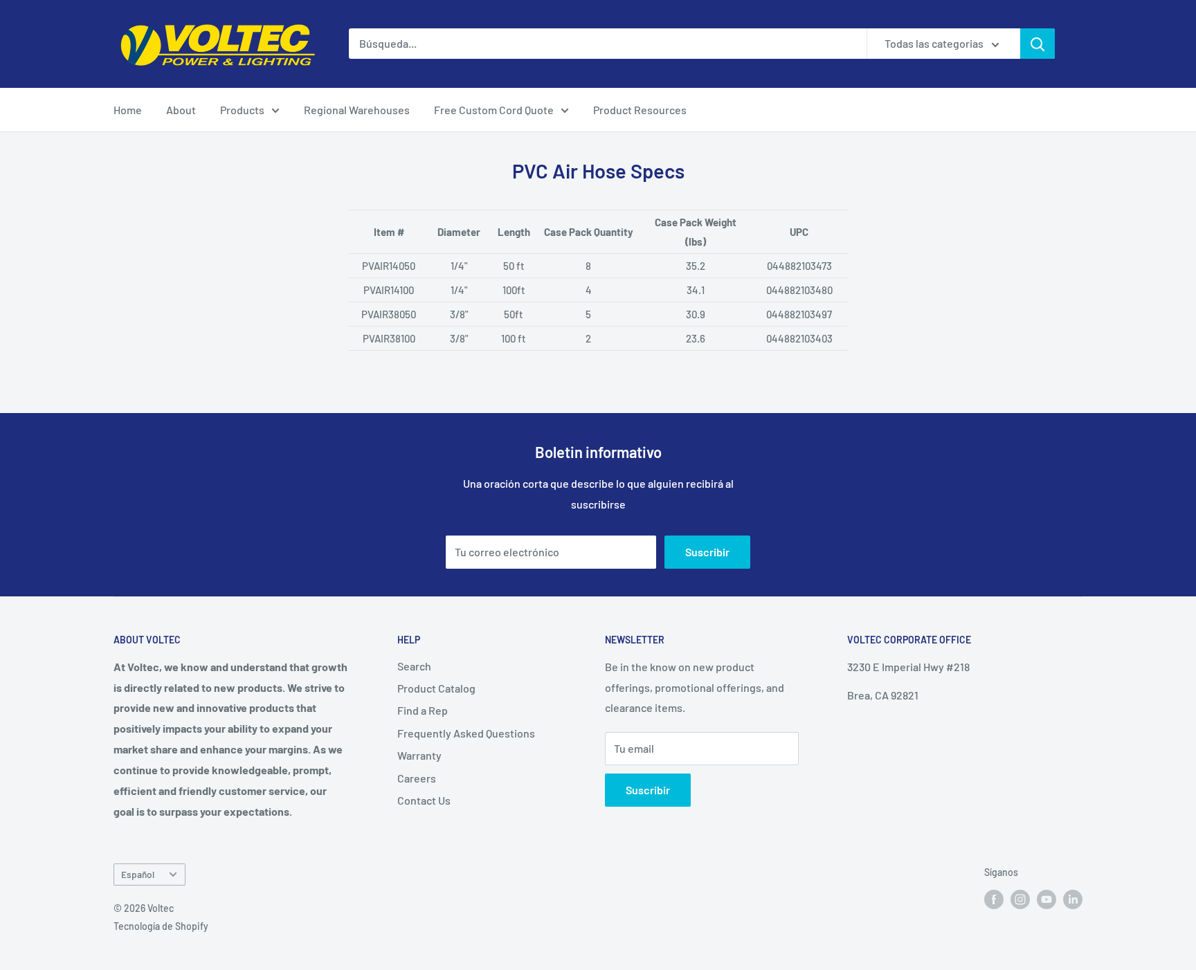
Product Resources (640, 109)
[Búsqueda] (1037, 43)
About (181, 109)
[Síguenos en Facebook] (994, 898)
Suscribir (707, 551)
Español (137, 874)
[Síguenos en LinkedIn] (1072, 898)
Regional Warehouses (357, 109)
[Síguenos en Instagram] (1020, 898)
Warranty (419, 755)
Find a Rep (422, 710)
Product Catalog (436, 688)
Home (128, 109)
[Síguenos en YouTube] (1046, 898)
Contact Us (424, 800)
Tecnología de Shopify (161, 926)
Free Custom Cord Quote (494, 109)
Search (414, 665)
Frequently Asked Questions (466, 733)
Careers (416, 778)
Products (242, 109)
